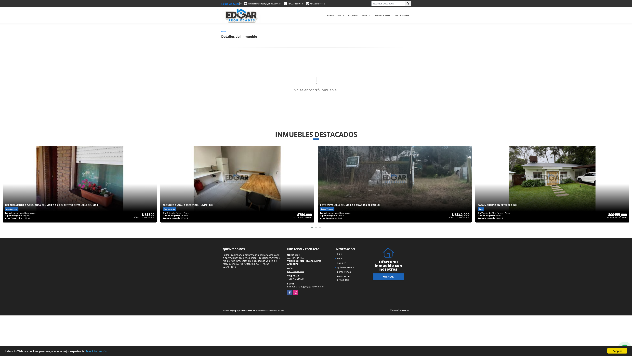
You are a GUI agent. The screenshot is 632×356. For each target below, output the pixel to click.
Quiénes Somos (382, 15)
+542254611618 (295, 3)
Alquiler (353, 15)
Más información (96, 351)
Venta (340, 15)
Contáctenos (401, 15)
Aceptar (617, 351)
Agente (366, 15)
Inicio (330, 15)
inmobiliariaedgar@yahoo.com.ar (264, 3)
